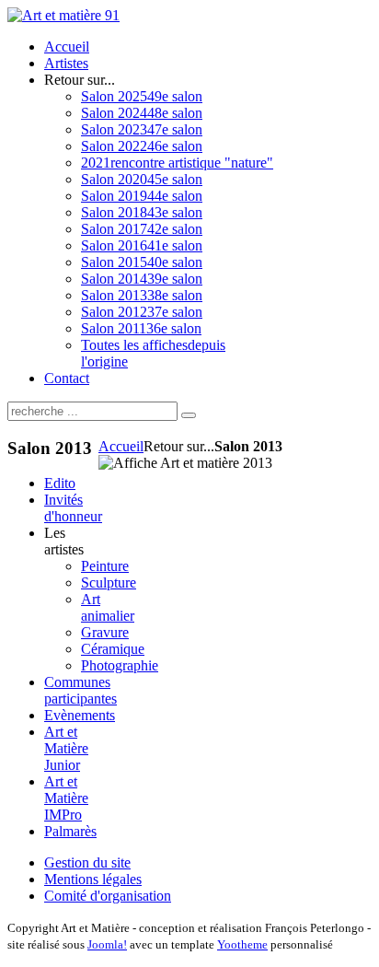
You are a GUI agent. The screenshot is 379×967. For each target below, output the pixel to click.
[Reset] (188, 415)
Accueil (121, 446)
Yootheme (242, 944)
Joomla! (107, 944)
